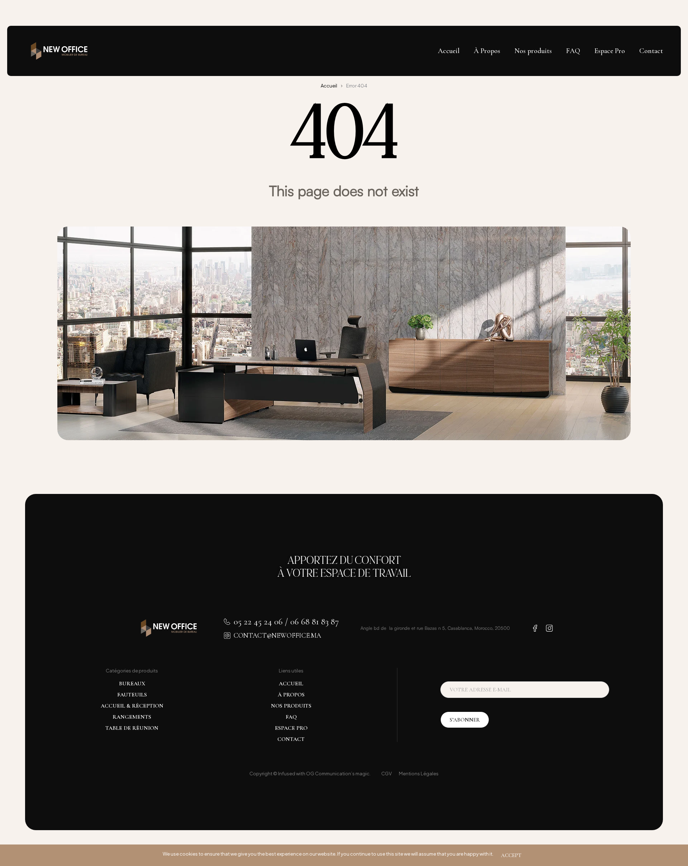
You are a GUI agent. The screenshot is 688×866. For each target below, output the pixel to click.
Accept (511, 855)
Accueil (329, 86)
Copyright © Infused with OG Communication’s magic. (310, 773)
